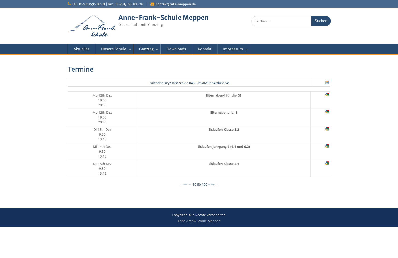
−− (185, 184)
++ (213, 184)
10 (194, 184)
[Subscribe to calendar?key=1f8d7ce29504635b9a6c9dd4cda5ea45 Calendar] (327, 82)
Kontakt (204, 49)
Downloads (176, 49)
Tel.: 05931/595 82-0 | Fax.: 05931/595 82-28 (107, 4)
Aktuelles (81, 49)
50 (199, 184)
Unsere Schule (113, 49)
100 (204, 184)
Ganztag (146, 49)
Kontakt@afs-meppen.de (175, 4)
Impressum (233, 49)
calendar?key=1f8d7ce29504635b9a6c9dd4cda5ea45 (189, 83)
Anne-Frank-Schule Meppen (163, 17)
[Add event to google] (327, 95)
